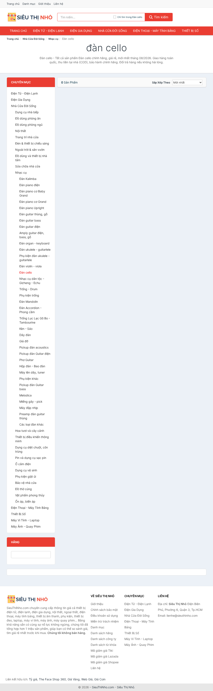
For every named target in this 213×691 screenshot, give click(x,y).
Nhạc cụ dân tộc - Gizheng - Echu (31, 281)
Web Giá (87, 679)
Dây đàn (25, 335)
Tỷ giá (33, 679)
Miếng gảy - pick (30, 401)
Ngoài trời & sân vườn (30, 149)
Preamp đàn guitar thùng (32, 416)
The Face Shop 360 (52, 679)
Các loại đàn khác (31, 424)
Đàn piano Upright (31, 208)
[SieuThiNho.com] (30, 17)
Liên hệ (58, 3)
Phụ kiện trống (29, 295)
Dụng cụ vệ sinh (26, 470)
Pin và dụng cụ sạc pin (30, 457)
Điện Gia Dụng (81, 30)
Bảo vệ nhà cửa (25, 482)
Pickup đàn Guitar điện (34, 353)
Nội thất (20, 131)
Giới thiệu (44, 3)
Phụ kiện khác (28, 378)
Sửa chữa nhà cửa (27, 166)
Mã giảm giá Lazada (104, 656)
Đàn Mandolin (28, 301)
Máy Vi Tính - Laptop (25, 520)
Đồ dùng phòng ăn (28, 118)
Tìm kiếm (160, 17)
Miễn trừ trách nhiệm (105, 621)
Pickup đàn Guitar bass (31, 387)
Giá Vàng (74, 679)
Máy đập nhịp (28, 408)
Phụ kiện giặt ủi (25, 476)
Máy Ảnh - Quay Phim (26, 526)
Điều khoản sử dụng (104, 615)
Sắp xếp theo (161, 82)
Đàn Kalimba (27, 179)
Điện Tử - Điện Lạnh (48, 30)
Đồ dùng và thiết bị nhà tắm (31, 158)
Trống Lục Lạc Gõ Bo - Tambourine (34, 320)
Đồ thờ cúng (23, 489)
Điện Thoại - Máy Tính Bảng (154, 30)
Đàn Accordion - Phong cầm (30, 310)
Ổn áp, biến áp (25, 501)
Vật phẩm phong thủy (30, 495)
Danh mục (28, 3)
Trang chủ (13, 3)
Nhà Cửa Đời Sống (112, 30)
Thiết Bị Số (190, 30)
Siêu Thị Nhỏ (125, 687)
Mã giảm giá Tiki (102, 650)
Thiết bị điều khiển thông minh (32, 439)
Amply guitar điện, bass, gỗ (31, 235)
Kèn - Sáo (25, 328)
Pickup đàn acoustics (33, 347)
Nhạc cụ (53, 38)
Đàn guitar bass (30, 220)
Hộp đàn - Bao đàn (32, 366)
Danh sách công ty (103, 639)
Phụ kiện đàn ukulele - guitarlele (34, 258)
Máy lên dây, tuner (32, 372)
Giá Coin (99, 679)
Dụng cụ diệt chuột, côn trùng (31, 449)
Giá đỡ (23, 341)
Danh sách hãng (102, 633)
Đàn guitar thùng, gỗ (33, 214)
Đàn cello (25, 272)
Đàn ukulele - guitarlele (35, 249)
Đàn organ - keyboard (34, 243)
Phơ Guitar (26, 360)
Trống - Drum (28, 289)
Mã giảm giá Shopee (105, 662)
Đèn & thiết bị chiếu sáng (32, 143)
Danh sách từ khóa (103, 644)
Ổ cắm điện (23, 464)
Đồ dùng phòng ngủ (28, 124)
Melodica (25, 395)
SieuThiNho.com (103, 687)
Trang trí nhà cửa (26, 137)
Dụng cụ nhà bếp (27, 112)
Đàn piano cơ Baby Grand (32, 193)
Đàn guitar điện (29, 226)
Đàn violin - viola (30, 266)
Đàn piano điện (29, 185)
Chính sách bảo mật (104, 609)
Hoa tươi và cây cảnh (29, 430)
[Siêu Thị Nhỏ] (27, 599)
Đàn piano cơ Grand (32, 201)
